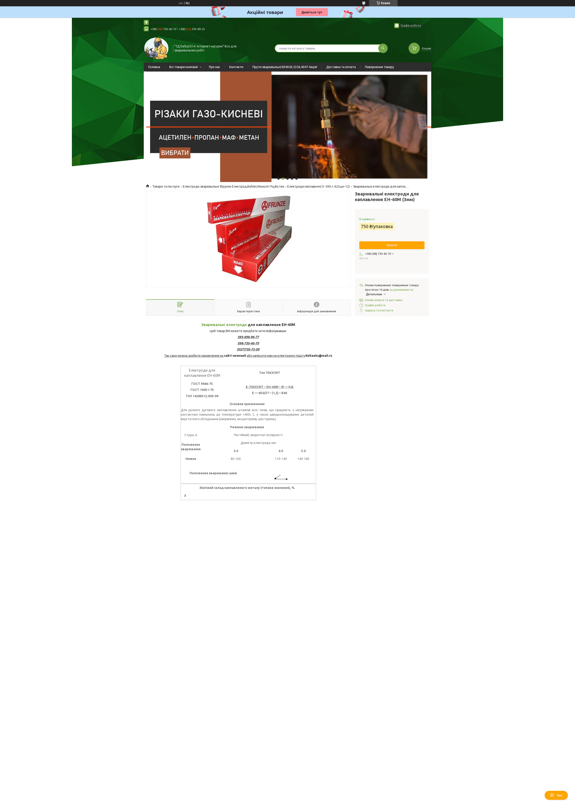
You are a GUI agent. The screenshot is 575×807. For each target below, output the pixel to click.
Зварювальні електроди (224, 325)
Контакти (236, 67)
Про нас (214, 67)
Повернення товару (379, 67)
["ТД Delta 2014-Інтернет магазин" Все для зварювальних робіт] (156, 48)
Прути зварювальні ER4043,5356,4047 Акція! (284, 67)
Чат (559, 795)
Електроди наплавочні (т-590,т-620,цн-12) (318, 186)
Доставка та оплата (341, 67)
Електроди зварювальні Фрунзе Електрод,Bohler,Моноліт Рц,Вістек (233, 186)
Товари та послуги (165, 186)
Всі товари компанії (183, 67)
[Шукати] (383, 48)
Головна (154, 67)
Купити (392, 245)
